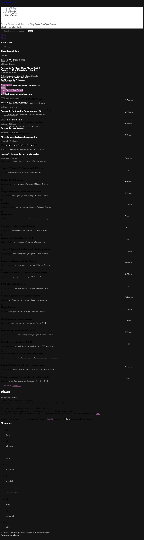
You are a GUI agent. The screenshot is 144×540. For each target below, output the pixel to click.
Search (17, 24)
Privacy (16, 532)
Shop (32, 24)
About (3, 35)
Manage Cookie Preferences (35, 532)
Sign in (53, 24)
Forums (11, 24)
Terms (12, 532)
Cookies (22, 532)
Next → (17, 385)
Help (8, 532)
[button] (2, 21)
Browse (4, 24)
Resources (25, 24)
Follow (3, 87)
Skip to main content (9, 2)
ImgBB (50, 419)
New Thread (6, 85)
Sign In (19, 27)
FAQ (98, 413)
